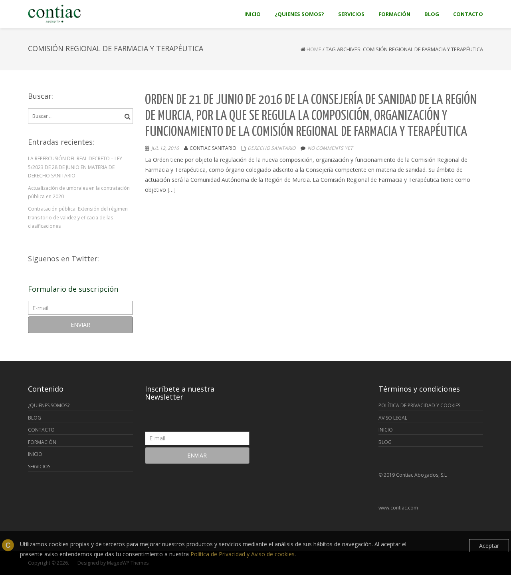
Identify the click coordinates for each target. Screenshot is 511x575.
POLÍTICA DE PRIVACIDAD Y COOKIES (419, 405)
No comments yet (330, 148)
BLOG (34, 417)
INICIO (35, 454)
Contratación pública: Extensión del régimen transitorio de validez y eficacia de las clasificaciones (78, 217)
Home (314, 49)
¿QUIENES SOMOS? (48, 405)
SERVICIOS (39, 466)
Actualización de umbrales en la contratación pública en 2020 (79, 192)
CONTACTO (41, 429)
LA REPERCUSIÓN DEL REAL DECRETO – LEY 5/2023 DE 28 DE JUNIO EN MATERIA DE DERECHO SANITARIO (75, 167)
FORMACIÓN (42, 442)
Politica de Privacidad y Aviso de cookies (242, 554)
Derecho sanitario (271, 148)
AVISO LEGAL (392, 417)
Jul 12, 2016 (165, 148)
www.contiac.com (398, 507)
